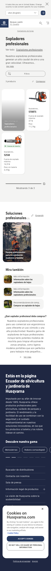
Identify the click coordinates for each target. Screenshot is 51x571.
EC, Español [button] (14, 24)
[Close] (42, 509)
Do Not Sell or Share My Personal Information (25, 546)
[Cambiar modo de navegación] (47, 23)
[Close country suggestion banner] (47, 4)
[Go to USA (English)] (43, 13)
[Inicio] (4, 23)
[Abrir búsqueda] (40, 23)
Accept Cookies (25, 539)
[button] (44, 94)
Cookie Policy (13, 533)
